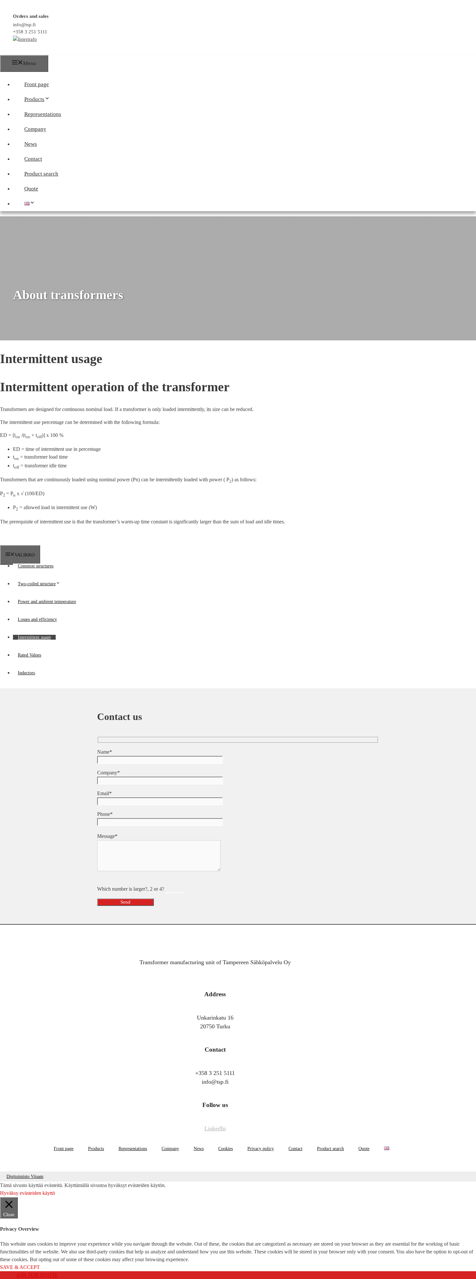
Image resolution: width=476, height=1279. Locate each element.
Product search (41, 174)
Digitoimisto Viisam (24, 1176)
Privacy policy (260, 1148)
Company (35, 129)
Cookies (225, 1148)
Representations (42, 114)
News (30, 144)
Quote (31, 189)
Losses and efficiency (37, 619)
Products (34, 99)
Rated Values (29, 655)
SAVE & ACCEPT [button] (20, 1267)
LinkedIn (215, 1128)
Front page (36, 84)
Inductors (26, 672)
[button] (52, 99)
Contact (33, 159)
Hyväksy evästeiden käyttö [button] (27, 1193)
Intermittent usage (34, 637)
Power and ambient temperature (47, 601)
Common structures (35, 566)
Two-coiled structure (37, 583)
